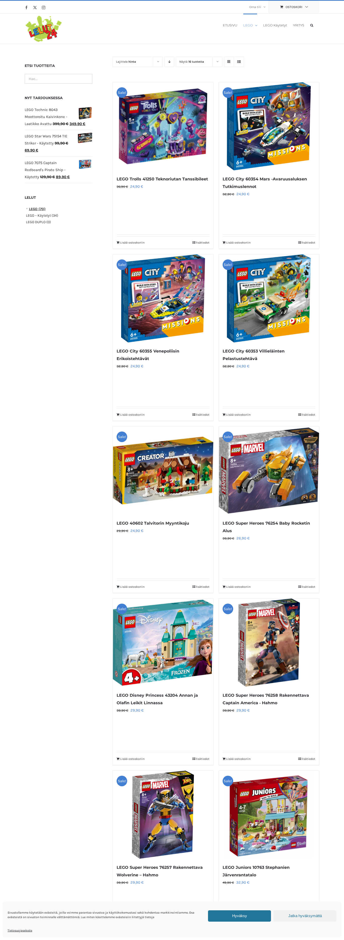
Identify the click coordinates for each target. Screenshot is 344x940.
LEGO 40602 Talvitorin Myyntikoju (153, 523)
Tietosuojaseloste (20, 930)
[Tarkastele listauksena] (239, 62)
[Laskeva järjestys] (169, 62)
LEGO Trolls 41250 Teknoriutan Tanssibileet (162, 179)
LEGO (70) (37, 209)
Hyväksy (239, 916)
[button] (311, 25)
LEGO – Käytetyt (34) (42, 215)
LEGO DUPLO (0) (38, 222)
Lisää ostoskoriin (132, 242)
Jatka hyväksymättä (305, 916)
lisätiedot (203, 242)
